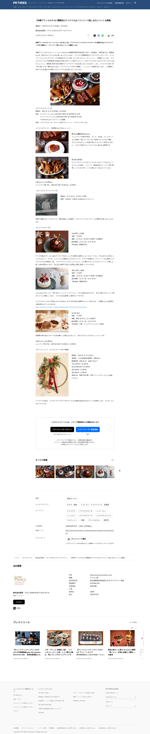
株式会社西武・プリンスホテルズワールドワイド (51, 558)
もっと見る (133, 622)
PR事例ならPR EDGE (79, 701)
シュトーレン (101, 511)
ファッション (69, 7)
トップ (16, 558)
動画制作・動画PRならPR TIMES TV (49, 697)
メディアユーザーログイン (62, 429)
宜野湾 (106, 520)
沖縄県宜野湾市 (71, 526)
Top (14, 7)
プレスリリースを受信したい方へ (23, 703)
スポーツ (107, 7)
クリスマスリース (85, 515)
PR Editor (41, 712)
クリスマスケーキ (85, 511)
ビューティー (57, 7)
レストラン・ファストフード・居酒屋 (95, 505)
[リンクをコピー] (112, 35)
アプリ (40, 7)
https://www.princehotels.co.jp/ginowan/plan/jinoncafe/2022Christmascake (61, 307)
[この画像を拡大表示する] (45, 471)
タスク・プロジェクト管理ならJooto (84, 693)
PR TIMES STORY (43, 693)
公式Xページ (109, 702)
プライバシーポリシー (28, 728)
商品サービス (72, 498)
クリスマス (71, 511)
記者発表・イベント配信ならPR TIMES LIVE (51, 701)
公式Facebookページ (112, 693)
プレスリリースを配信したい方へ (23, 707)
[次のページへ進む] (119, 471)
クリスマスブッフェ (103, 515)
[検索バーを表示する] (135, 2)
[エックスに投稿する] (94, 35)
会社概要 (16, 728)
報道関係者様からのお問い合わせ (67, 728)
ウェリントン (72, 520)
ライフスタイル (81, 7)
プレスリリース (27, 558)
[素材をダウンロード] (108, 35)
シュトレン (71, 515)
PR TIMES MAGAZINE (45, 705)
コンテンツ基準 (41, 728)
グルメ (99, 7)
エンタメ (48, 7)
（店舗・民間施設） (85, 526)
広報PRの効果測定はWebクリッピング (49, 709)
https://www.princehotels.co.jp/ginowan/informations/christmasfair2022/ (89, 532)
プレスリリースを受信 (104, 3)
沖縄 (82, 520)
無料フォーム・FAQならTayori (82, 697)
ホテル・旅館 (72, 505)
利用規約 (51, 728)
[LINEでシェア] (102, 35)
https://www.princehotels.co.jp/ (101, 575)
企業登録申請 (119, 3)
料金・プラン (17, 699)
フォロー (19, 602)
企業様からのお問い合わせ (87, 728)
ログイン (129, 3)
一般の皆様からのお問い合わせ (107, 728)
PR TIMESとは (18, 695)
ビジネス (92, 7)
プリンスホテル (94, 520)
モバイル (33, 7)
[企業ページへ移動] (20, 581)
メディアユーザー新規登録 (88, 429)
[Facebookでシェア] (98, 35)
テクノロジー (22, 7)
